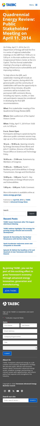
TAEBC (28, 200)
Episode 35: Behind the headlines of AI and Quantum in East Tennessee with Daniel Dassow (19, 252)
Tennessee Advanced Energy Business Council (19, 385)
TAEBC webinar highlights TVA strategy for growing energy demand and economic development (19, 230)
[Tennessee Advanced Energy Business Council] (9, 5)
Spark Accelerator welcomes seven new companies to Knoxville (18, 244)
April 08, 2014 (18, 200)
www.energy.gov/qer (12, 195)
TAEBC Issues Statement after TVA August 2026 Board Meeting (18, 223)
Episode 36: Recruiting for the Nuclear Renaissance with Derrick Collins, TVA (17, 238)
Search (5, 210)
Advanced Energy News (19, 202)
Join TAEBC (11, 290)
